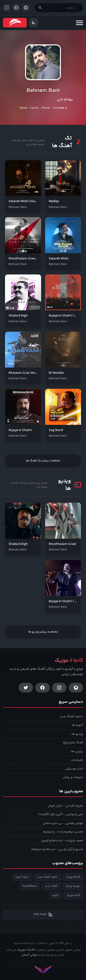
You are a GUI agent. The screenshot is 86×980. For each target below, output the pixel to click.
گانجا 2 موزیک (25, 950)
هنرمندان (77, 760)
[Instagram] (59, 687)
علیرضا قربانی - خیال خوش (65, 805)
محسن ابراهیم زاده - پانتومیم (63, 831)
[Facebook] (42, 687)
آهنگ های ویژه (73, 742)
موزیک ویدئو (73, 886)
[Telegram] (76, 687)
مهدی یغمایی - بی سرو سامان (63, 823)
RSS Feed (40, 914)
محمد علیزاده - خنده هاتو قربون (62, 840)
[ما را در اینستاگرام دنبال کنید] (7, 7)
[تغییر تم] (33, 22)
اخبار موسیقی (74, 768)
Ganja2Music (29, 886)
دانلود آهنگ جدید (71, 716)
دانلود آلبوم (22, 877)
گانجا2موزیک (73, 877)
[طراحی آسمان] (43, 969)
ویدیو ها (77, 734)
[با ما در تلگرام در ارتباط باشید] (26, 7)
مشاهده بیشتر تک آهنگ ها (43, 460)
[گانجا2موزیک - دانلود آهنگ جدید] (15, 22)
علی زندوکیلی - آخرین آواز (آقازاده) (60, 814)
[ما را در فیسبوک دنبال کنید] (16, 7)
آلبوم (55, 895)
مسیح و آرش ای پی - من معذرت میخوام (57, 849)
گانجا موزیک (73, 895)
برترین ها (77, 751)
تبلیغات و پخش (73, 777)
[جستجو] (40, 7)
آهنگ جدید (51, 886)
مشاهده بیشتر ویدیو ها (43, 632)
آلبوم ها (77, 725)
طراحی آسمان (29, 955)
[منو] (79, 23)
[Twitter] (26, 687)
